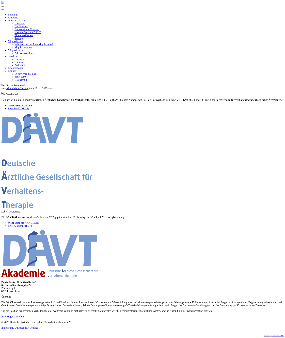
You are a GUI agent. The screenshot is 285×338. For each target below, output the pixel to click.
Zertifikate (20, 65)
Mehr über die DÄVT (20, 105)
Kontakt (12, 71)
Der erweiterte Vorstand (27, 29)
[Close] (2, 9)
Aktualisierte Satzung (17, 88)
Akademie (13, 56)
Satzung (19, 38)
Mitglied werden (23, 47)
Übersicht (20, 23)
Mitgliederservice (17, 50)
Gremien (19, 62)
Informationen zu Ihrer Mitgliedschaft (34, 44)
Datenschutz (21, 79)
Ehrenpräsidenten (24, 35)
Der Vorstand (21, 26)
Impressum (20, 76)
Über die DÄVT (16, 20)
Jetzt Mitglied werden (12, 316)
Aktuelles (13, 17)
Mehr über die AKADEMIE (24, 222)
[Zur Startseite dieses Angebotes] (2, 3)
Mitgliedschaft (15, 41)
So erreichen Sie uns (25, 73)
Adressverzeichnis (24, 53)
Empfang (12, 14)
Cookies (34, 327)
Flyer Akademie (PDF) (20, 225)
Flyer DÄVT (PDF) (18, 108)
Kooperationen (15, 68)
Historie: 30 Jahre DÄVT (28, 32)
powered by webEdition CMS (274, 336)
